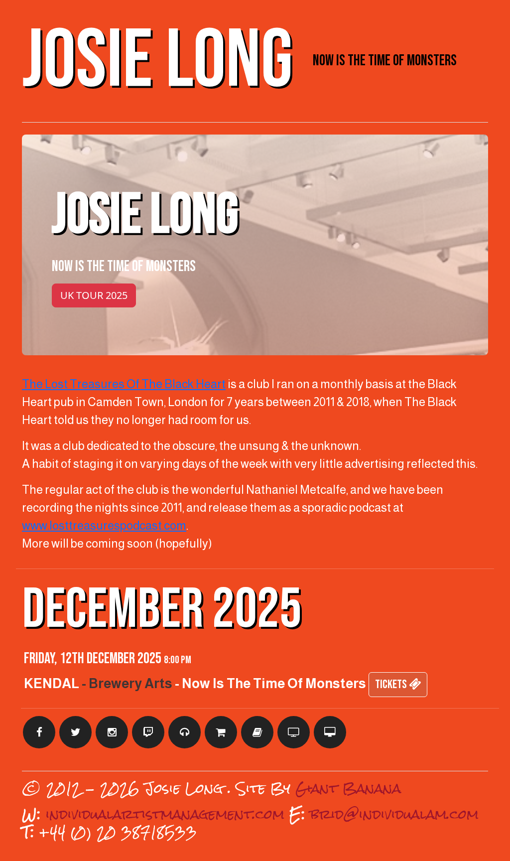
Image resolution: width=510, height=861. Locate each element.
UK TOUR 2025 (94, 295)
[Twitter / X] (75, 732)
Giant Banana (348, 788)
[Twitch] (148, 732)
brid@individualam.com (394, 814)
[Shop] (221, 732)
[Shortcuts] (184, 732)
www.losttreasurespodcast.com (104, 525)
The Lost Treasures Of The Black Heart (124, 384)
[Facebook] (39, 732)
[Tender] (293, 732)
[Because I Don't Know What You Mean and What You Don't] (257, 732)
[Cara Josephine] (330, 732)
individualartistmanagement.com (165, 814)
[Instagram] (112, 732)
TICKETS (392, 684)
